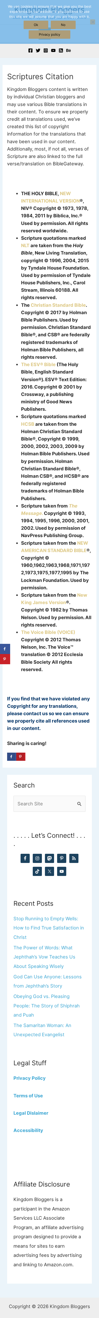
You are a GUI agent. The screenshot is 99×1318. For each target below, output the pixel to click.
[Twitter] (38, 50)
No (63, 25)
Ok (36, 25)
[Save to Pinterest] (20, 757)
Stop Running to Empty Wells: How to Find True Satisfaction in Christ (48, 928)
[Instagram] (45, 50)
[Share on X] (30, 757)
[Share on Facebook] (11, 757)
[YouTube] (53, 50)
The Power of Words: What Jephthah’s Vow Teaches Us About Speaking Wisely (44, 957)
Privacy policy (49, 34)
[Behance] (68, 50)
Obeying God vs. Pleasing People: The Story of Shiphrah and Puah (46, 1005)
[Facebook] (30, 50)
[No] (92, 21)
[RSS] (61, 50)
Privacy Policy (29, 1078)
